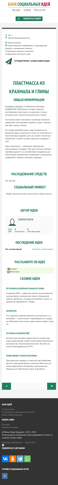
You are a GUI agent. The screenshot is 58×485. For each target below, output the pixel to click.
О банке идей (8, 409)
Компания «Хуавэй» (14, 106)
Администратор (25, 219)
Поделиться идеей (32, 18)
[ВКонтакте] (5, 458)
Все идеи (6, 424)
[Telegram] (20, 458)
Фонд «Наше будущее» (12, 415)
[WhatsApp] (27, 458)
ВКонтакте (14, 272)
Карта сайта (30, 442)
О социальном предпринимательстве (18, 412)
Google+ (13, 269)
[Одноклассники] (12, 458)
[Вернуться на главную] (29, 6)
